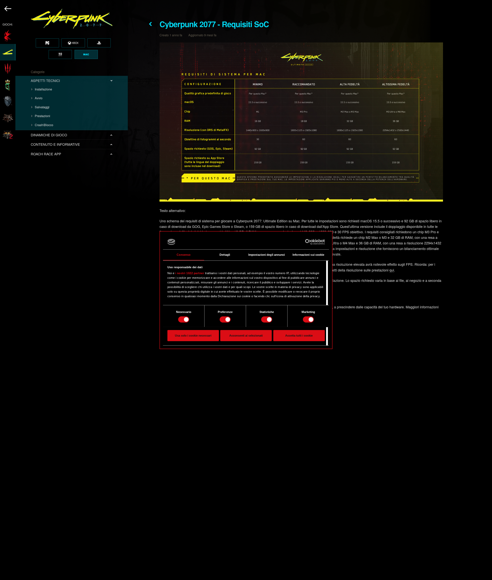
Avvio (38, 98)
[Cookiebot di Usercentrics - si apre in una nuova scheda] (308, 242)
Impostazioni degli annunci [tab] (266, 254)
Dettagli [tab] (224, 254)
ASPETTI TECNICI (45, 80)
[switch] (225, 319)
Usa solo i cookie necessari (193, 335)
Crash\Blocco (44, 125)
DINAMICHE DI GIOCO (49, 134)
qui (391, 269)
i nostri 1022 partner (189, 273)
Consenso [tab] (183, 254)
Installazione (43, 89)
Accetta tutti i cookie (299, 335)
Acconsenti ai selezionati (246, 335)
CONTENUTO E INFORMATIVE (55, 144)
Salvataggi (42, 107)
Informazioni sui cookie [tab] (308, 254)
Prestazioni (42, 116)
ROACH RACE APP (46, 153)
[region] (64, 290)
